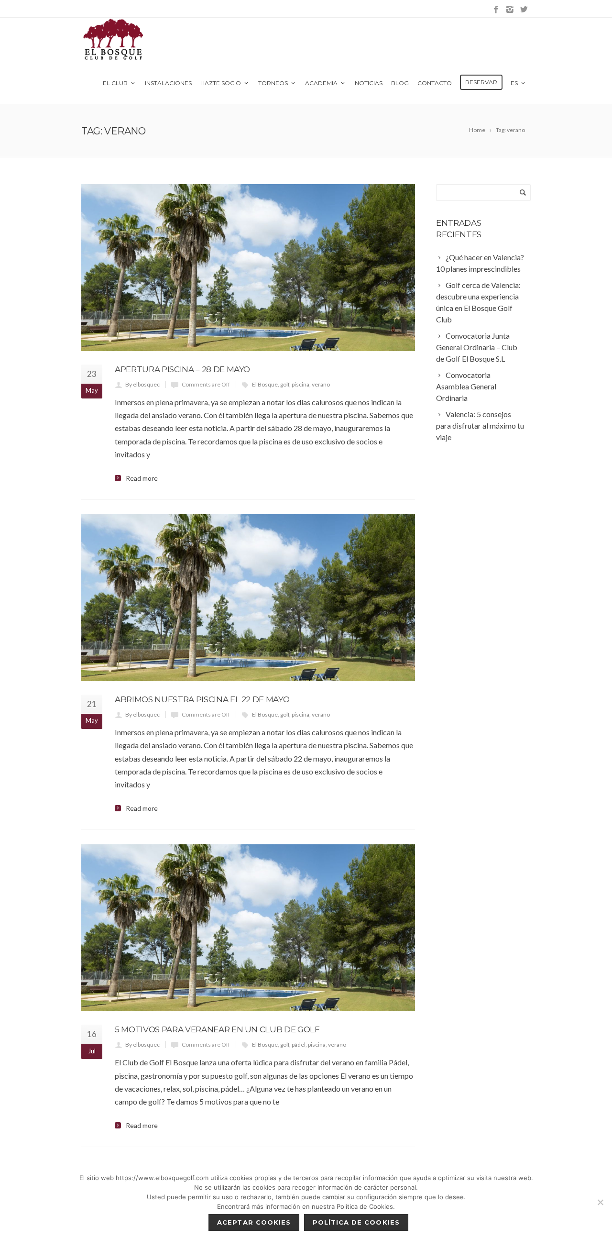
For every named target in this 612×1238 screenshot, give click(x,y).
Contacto (434, 83)
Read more (142, 478)
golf (284, 384)
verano (321, 384)
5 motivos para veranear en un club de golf (217, 1029)
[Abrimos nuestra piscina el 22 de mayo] (248, 597)
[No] (600, 1202)
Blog (400, 83)
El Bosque (265, 384)
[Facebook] (496, 9)
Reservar (481, 82)
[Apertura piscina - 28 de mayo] (248, 267)
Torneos (273, 83)
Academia (321, 83)
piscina (300, 384)
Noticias (368, 83)
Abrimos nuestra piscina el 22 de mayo (202, 699)
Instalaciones (168, 83)
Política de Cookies (356, 1222)
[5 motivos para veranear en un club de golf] (248, 927)
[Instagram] (510, 9)
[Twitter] (524, 9)
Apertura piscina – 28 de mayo (182, 369)
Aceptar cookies (254, 1222)
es (514, 83)
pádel (299, 1044)
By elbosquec (142, 384)
